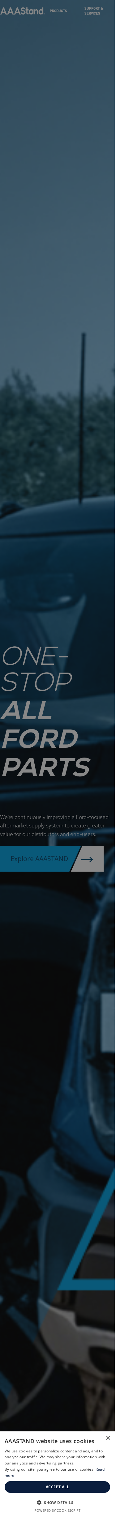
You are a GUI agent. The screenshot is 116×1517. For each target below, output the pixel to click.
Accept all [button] (57, 1486)
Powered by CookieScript (57, 1510)
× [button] (107, 1438)
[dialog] (57, 1474)
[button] (57, 1502)
